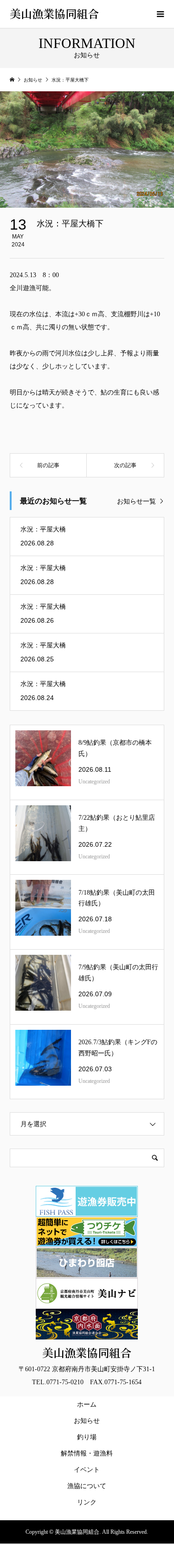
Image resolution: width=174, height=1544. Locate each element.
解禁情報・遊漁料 (88, 1453)
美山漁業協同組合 (54, 13)
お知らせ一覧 (136, 501)
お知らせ (87, 1420)
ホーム (87, 1404)
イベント (87, 1469)
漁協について (86, 1486)
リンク (87, 1502)
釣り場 (87, 1437)
